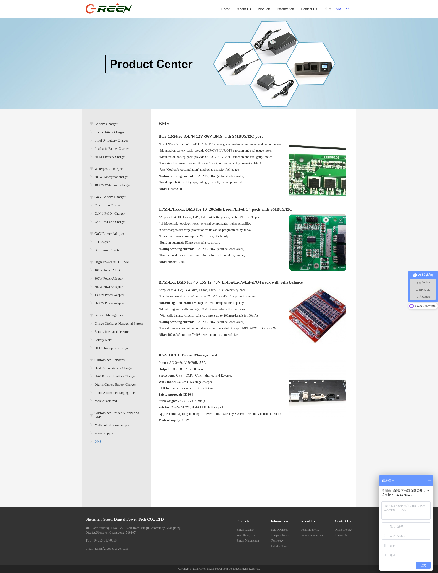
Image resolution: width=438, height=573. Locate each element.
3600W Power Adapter (109, 303)
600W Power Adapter (109, 287)
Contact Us (309, 9)
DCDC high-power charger (112, 348)
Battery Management (248, 540)
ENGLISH (343, 8)
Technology (277, 540)
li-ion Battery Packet (247, 535)
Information (285, 9)
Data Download (279, 529)
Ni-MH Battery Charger (110, 157)
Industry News (279, 546)
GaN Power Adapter (108, 250)
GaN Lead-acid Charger (110, 222)
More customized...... (108, 401)
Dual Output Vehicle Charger (113, 368)
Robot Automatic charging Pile (115, 393)
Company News (280, 535)
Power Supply (104, 433)
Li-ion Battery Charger (109, 132)
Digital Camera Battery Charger (115, 384)
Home (225, 9)
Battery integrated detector (112, 331)
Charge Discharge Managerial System (119, 323)
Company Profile (310, 529)
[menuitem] (248, 529)
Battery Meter (103, 340)
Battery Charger (245, 529)
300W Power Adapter (109, 278)
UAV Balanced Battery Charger (115, 376)
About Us (244, 9)
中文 (328, 8)
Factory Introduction (312, 535)
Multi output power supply (112, 425)
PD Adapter (102, 242)
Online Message (343, 529)
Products (264, 9)
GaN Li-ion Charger (108, 205)
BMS (98, 441)
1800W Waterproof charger (112, 185)
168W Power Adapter (109, 270)
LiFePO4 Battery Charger (111, 140)
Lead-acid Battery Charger (112, 148)
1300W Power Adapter (109, 295)
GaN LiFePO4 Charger (110, 213)
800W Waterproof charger (111, 177)
